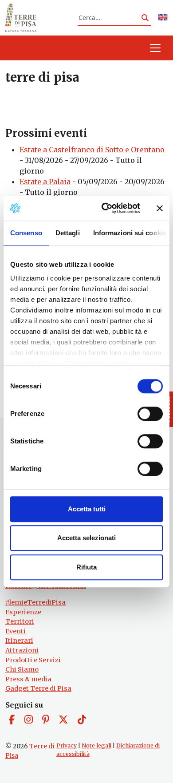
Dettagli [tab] (67, 233)
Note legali (96, 745)
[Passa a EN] (163, 18)
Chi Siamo (22, 669)
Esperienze (23, 612)
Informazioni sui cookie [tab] (129, 233)
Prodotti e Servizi (33, 660)
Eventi (15, 631)
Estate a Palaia (45, 181)
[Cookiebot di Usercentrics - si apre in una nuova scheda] (105, 208)
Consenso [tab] (26, 233)
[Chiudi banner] (160, 208)
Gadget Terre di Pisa (38, 688)
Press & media (28, 679)
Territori (19, 621)
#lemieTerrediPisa (35, 602)
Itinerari (19, 641)
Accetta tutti (87, 509)
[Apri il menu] (155, 48)
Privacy (66, 745)
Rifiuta (86, 567)
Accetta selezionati (86, 538)
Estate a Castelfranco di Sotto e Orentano (92, 149)
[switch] (150, 414)
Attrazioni (22, 650)
